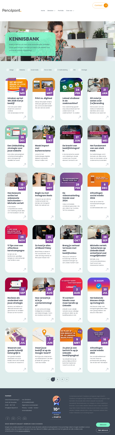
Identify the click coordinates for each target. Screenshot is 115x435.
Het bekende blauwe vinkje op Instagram (97, 300)
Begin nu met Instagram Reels (43, 194)
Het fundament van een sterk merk (98, 148)
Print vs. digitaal (43, 98)
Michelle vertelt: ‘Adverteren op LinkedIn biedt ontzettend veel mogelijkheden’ (98, 250)
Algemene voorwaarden (30, 405)
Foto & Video (48, 70)
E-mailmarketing (63, 70)
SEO (74, 70)
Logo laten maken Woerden (77, 408)
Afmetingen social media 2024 (97, 195)
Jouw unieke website (82, 405)
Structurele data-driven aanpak (85, 401)
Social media (34, 70)
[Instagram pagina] (13, 418)
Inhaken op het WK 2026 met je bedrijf (15, 101)
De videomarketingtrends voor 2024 (71, 197)
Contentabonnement (75, 396)
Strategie (84, 70)
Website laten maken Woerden (98, 405)
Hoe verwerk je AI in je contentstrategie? (43, 301)
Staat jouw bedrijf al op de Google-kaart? (43, 350)
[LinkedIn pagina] (18, 418)
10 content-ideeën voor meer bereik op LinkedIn (70, 301)
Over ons (69, 11)
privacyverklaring (24, 431)
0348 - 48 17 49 (10, 405)
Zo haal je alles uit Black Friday (43, 246)
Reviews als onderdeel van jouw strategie (15, 300)
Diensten (50, 11)
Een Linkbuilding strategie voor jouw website (16, 148)
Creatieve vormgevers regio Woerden (80, 398)
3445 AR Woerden (11, 402)
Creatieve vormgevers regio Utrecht (94, 396)
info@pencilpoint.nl (11, 408)
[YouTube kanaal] (24, 418)
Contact (98, 5)
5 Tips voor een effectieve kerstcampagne (16, 248)
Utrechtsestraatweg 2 (12, 400)
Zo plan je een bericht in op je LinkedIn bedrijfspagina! (71, 351)
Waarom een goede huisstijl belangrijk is (15, 350)
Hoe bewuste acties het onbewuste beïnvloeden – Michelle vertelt (16, 198)
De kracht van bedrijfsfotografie (71, 148)
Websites (22, 70)
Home (43, 11)
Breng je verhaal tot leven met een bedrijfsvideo (71, 249)
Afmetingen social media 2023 (97, 350)
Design (12, 70)
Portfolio (61, 11)
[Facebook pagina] (7, 418)
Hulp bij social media (93, 408)
